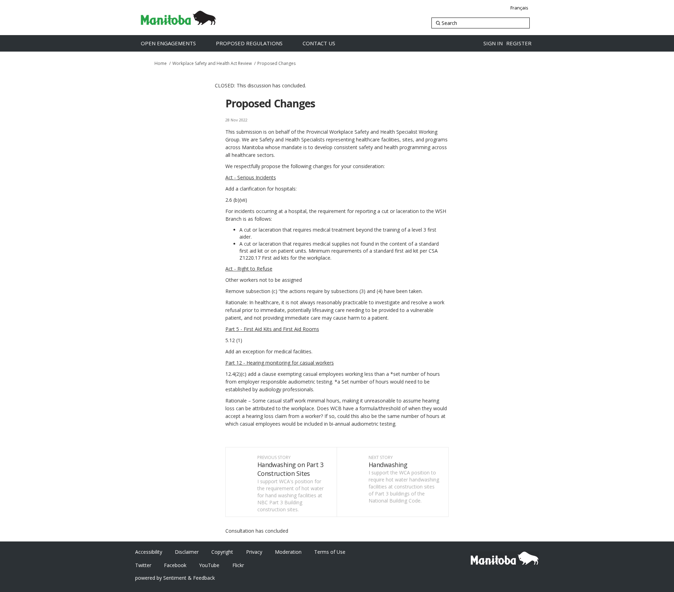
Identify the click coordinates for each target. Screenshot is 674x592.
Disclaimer (187, 551)
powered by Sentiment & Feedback (175, 577)
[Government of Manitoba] (504, 558)
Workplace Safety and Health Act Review (212, 63)
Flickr (238, 565)
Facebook (175, 565)
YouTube (209, 565)
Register (518, 43)
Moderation (288, 551)
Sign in (493, 43)
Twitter (143, 565)
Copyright (222, 551)
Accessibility (148, 551)
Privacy (254, 551)
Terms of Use (329, 551)
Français (519, 8)
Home (160, 63)
